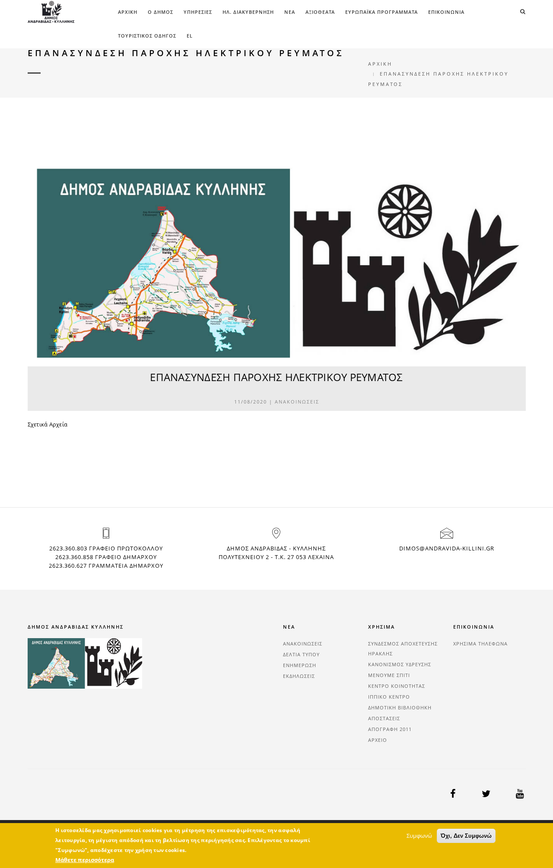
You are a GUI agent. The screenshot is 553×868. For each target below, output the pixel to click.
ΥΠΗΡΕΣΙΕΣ (198, 12)
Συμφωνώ (419, 835)
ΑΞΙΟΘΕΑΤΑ (320, 12)
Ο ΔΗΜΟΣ (160, 12)
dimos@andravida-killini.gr (446, 548)
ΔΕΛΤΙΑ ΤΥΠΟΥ (301, 654)
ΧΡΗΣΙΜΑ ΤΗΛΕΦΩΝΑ (480, 643)
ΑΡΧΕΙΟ (377, 740)
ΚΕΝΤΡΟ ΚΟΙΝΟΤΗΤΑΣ (396, 686)
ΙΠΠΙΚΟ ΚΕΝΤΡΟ (389, 696)
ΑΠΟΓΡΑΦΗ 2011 (390, 729)
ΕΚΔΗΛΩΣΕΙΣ (299, 676)
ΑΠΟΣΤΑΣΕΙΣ (384, 718)
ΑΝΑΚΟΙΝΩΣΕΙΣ (297, 401)
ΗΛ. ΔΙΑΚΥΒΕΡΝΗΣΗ (248, 12)
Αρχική (127, 12)
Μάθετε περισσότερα (84, 860)
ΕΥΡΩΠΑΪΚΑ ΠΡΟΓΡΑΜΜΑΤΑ (381, 12)
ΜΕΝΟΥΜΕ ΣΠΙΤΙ (389, 675)
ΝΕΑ (289, 12)
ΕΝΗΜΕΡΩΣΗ (299, 665)
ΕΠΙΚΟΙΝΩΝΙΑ (446, 12)
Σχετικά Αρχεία (48, 424)
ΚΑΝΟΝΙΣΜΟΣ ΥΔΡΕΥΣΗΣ (399, 664)
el (190, 35)
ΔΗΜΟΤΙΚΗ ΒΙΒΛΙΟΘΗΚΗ (400, 707)
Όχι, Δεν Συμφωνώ (466, 836)
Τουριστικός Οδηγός (147, 35)
